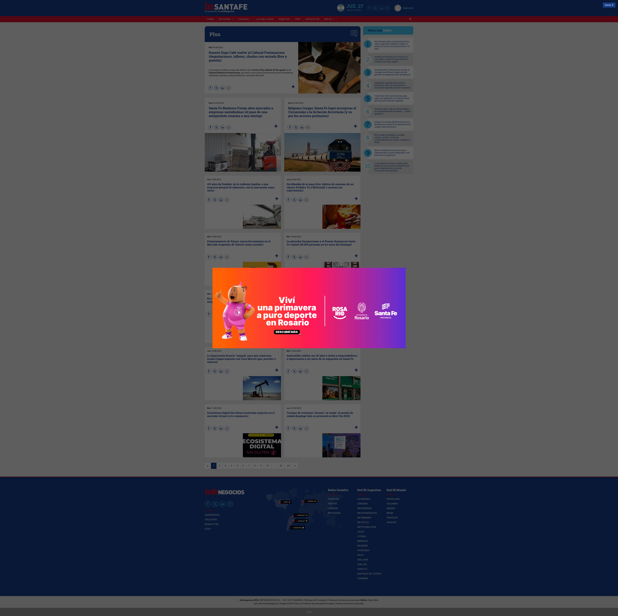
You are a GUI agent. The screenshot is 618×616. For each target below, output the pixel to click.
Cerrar (608, 5)
